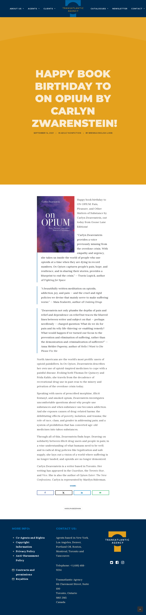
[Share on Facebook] (45, 492)
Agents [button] (32, 8)
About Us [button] (16, 8)
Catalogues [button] (98, 8)
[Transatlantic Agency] (72, 8)
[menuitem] (17, 8)
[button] (111, 563)
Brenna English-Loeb (100, 133)
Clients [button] (48, 8)
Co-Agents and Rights (30, 537)
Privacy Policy (25, 551)
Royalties (22, 579)
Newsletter (119, 8)
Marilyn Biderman (73, 509)
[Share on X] (63, 492)
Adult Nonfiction (71, 133)
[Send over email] (100, 492)
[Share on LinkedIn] (82, 492)
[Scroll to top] (140, 609)
